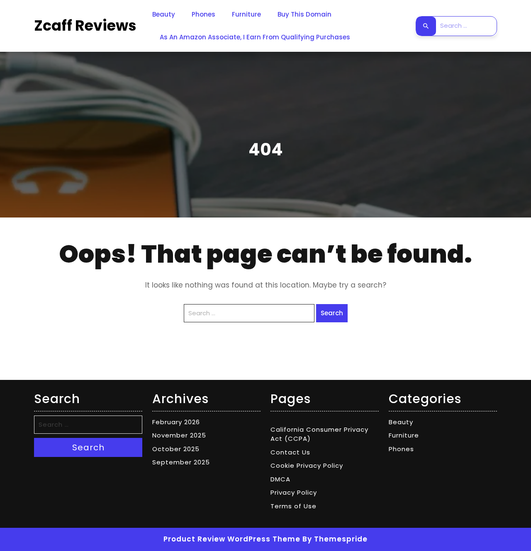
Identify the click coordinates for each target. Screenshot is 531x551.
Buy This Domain (304, 14)
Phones (203, 14)
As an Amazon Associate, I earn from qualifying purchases (255, 37)
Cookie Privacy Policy (306, 465)
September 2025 (181, 462)
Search (426, 26)
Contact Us (290, 452)
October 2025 (176, 449)
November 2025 (179, 435)
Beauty (163, 14)
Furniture (246, 14)
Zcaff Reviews (85, 25)
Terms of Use (293, 506)
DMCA (280, 479)
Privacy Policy (293, 492)
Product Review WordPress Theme (231, 539)
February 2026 (176, 422)
